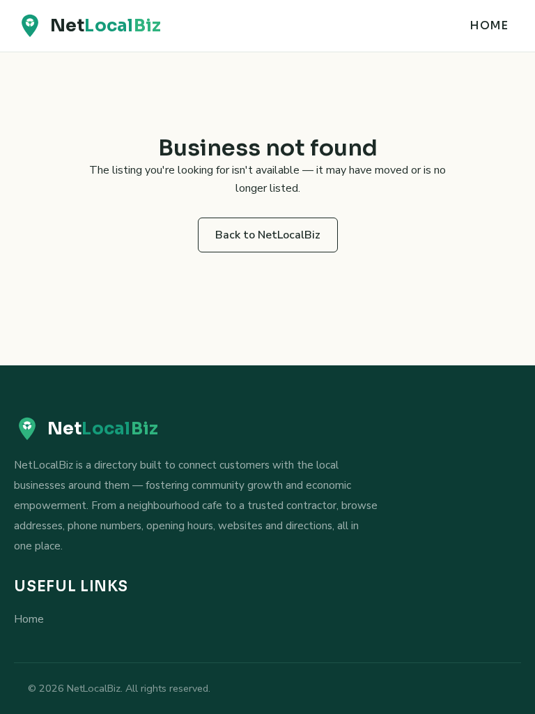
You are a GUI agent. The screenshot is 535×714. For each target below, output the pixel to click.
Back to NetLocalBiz (267, 235)
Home (489, 25)
